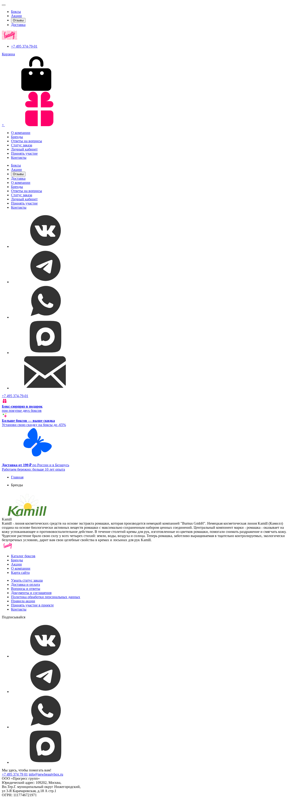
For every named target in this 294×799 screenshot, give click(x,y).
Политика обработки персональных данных (45, 597)
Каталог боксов (23, 556)
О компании (20, 133)
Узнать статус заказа (27, 580)
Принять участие (24, 153)
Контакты (18, 157)
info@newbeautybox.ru (46, 774)
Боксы (16, 12)
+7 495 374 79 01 (15, 774)
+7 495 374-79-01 (24, 46)
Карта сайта (20, 572)
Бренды (17, 137)
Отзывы (18, 20)
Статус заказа (21, 145)
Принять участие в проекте (32, 605)
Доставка (18, 25)
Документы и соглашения (31, 593)
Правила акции (23, 601)
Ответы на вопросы (26, 141)
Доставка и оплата (25, 584)
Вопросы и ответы (25, 589)
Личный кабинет (24, 149)
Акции (16, 16)
